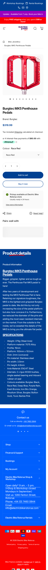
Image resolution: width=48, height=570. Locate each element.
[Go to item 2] (13, 99)
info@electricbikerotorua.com (29, 426)
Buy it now (23, 184)
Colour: (11, 148)
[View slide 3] (24, 431)
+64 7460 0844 (29, 421)
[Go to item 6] (26, 99)
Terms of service (33, 544)
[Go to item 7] (29, 99)
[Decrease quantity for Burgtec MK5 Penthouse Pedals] (5, 166)
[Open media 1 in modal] (38, 59)
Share (8, 213)
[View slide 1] (18, 431)
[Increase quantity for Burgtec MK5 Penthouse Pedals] (17, 166)
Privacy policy (22, 544)
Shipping (18, 132)
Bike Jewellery (14, 42)
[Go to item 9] (35, 99)
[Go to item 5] (23, 99)
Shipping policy (23, 548)
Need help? (38, 213)
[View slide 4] (27, 431)
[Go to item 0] (10, 99)
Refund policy (11, 544)
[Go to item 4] (19, 99)
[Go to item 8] (32, 99)
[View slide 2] (21, 431)
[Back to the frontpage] (4, 42)
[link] (23, 488)
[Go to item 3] (16, 99)
